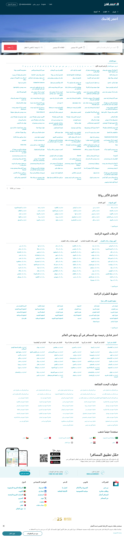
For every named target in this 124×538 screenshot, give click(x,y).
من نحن (105, 488)
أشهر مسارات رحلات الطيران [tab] (69, 241)
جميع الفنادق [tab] (112, 61)
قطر (21, 505)
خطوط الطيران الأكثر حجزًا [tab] (108, 301)
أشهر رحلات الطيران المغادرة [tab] (89, 241)
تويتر (42, 498)
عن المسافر (104, 498)
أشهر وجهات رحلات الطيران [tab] (108, 241)
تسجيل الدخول (12, 4)
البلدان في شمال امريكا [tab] (72, 342)
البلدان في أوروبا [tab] (86, 342)
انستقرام (41, 495)
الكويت (21, 491)
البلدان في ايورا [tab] (111, 342)
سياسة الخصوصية (82, 491)
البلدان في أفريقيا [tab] (99, 342)
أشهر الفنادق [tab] (101, 202)
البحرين (20, 498)
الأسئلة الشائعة (62, 491)
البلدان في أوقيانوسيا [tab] (40, 342)
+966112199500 (93, 474)
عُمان (21, 502)
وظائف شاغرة (103, 491)
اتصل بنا (64, 488)
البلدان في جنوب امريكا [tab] (55, 342)
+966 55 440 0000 (55, 474)
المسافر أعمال (103, 495)
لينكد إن (41, 491)
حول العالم (19, 509)
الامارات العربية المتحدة (15, 495)
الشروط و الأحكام (82, 488)
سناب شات (40, 505)
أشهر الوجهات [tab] (112, 202)
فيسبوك (41, 488)
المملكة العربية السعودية (15, 488)
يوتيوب (41, 502)
